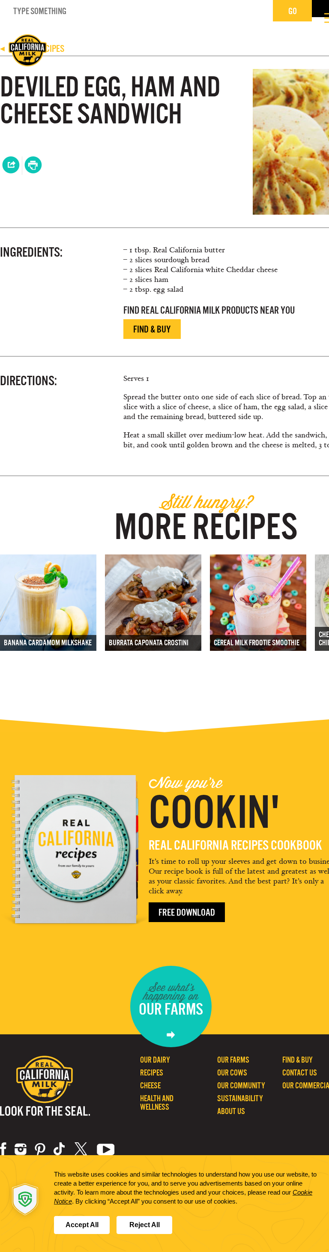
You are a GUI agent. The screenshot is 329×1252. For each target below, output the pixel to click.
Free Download (187, 912)
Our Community (241, 1085)
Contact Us (299, 1072)
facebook (3, 1149)
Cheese (150, 1085)
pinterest (40, 1149)
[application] (164, 1203)
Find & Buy (152, 329)
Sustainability (240, 1098)
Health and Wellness (156, 1102)
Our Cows (232, 1072)
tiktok (60, 1149)
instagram (21, 1149)
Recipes (151, 1072)
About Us (231, 1111)
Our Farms (233, 1059)
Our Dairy (155, 1059)
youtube (106, 1149)
